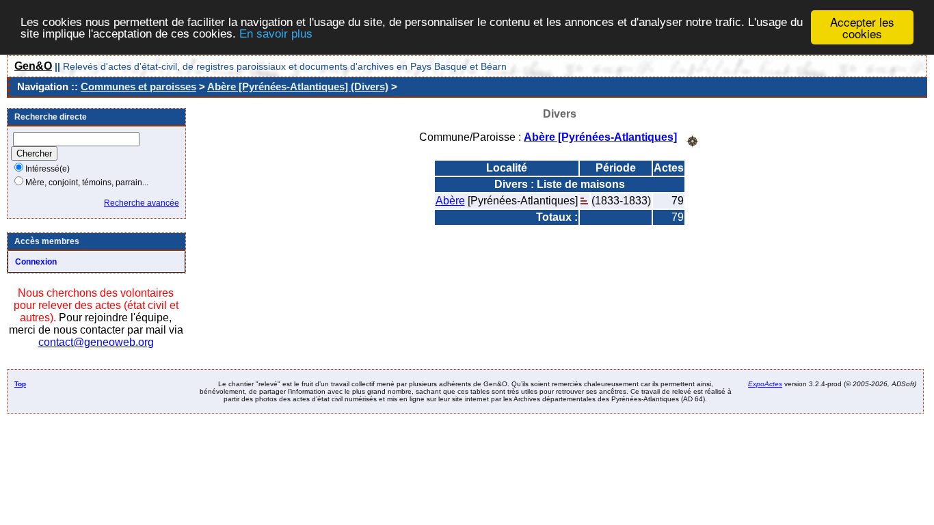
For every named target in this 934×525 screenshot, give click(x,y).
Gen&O (33, 66)
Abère (450, 200)
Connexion (36, 262)
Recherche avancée (141, 203)
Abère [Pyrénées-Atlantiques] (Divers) (297, 86)
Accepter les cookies (862, 27)
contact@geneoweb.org (96, 342)
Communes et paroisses (138, 86)
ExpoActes (765, 384)
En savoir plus (275, 33)
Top (20, 384)
